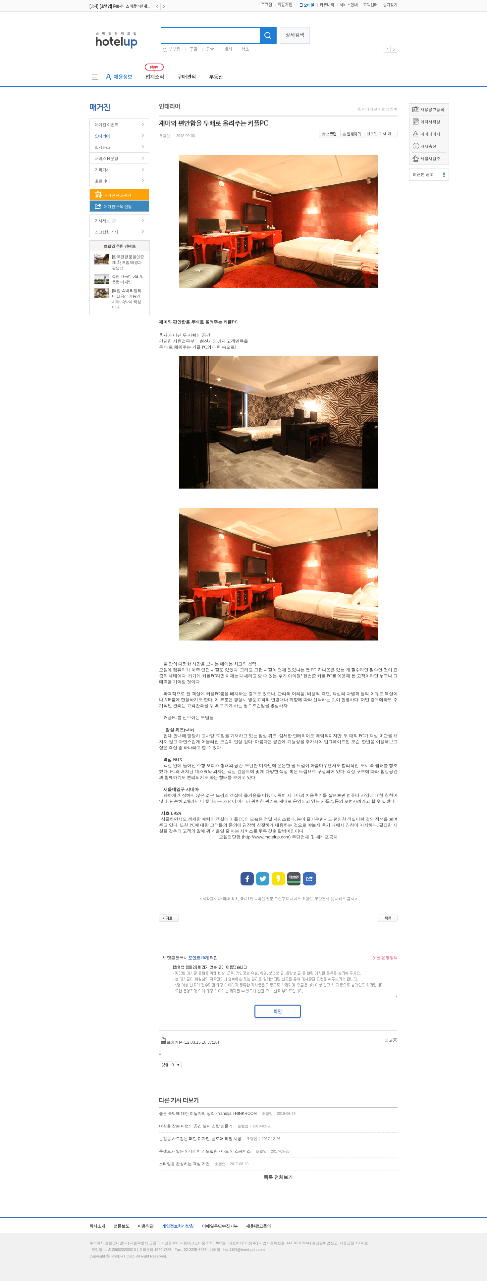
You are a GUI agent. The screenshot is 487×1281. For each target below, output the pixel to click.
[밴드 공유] (293, 878)
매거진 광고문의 (117, 195)
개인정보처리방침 (178, 1226)
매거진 (371, 109)
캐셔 (228, 49)
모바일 (308, 5)
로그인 (266, 5)
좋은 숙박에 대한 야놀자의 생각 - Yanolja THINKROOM (208, 1113)
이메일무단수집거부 (220, 1226)
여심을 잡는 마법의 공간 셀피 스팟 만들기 (196, 1126)
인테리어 (102, 136)
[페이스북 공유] (247, 878)
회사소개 (97, 1226)
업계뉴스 (102, 147)
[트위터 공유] (262, 878)
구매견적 (186, 77)
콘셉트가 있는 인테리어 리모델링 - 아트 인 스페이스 (205, 1151)
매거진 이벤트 (106, 124)
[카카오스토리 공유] (278, 878)
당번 (211, 49)
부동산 (216, 77)
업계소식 (154, 77)
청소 (245, 49)
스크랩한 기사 (106, 232)
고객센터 (370, 5)
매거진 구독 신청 (118, 206)
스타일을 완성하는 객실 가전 (184, 1164)
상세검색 (295, 35)
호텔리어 (102, 181)
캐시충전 (428, 146)
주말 (193, 49)
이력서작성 (430, 121)
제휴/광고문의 (258, 1226)
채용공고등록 (432, 109)
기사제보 (102, 220)
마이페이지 (430, 134)
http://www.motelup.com (266, 836)
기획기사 (102, 169)
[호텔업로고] (116, 49)
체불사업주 (430, 158)
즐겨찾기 (390, 5)
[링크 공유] (309, 878)
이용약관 (146, 1226)
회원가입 (285, 5)
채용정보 (123, 77)
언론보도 (122, 1226)
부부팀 (174, 49)
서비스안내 (349, 5)
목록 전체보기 (278, 1177)
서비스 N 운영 (106, 158)
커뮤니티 (327, 5)
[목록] (388, 918)
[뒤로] (169, 918)
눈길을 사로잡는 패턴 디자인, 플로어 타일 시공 (200, 1138)
